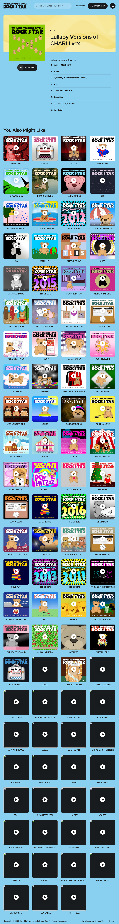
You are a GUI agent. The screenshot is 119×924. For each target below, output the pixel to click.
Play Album (30, 67)
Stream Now (99, 6)
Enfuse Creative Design (105, 921)
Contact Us (80, 6)
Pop (52, 30)
